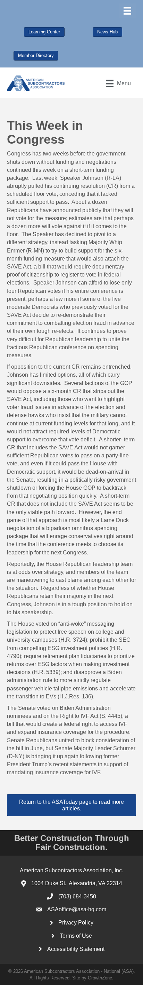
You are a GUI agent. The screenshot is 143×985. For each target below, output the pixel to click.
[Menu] (127, 10)
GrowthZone (100, 977)
